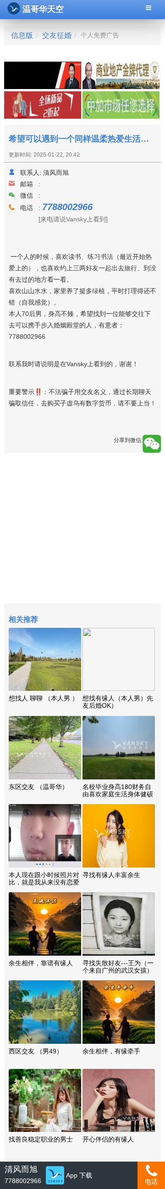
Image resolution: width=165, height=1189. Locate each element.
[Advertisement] (82, 529)
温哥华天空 (43, 9)
